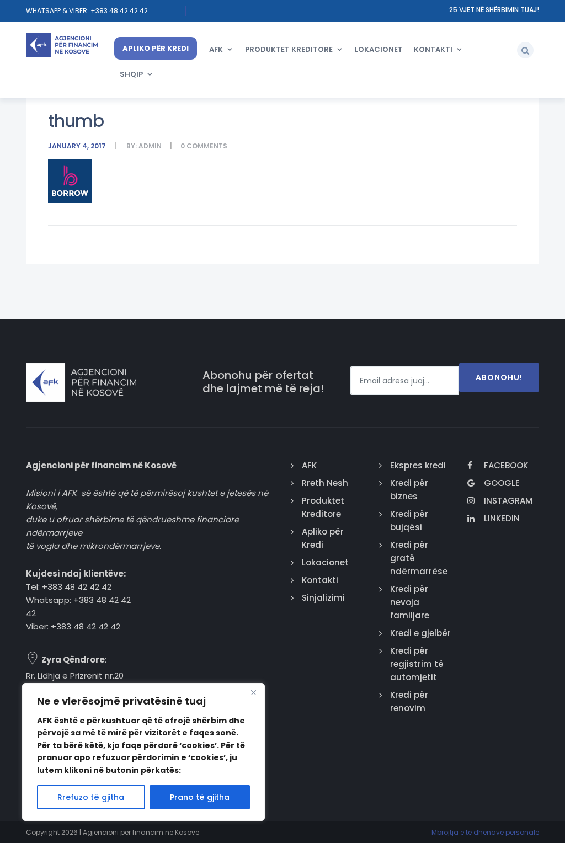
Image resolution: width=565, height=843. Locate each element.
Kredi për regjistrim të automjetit (417, 664)
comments (206, 146)
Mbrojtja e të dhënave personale (485, 832)
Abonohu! (499, 377)
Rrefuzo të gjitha (90, 797)
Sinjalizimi (323, 598)
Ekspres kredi (418, 465)
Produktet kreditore (289, 49)
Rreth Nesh (325, 483)
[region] (143, 752)
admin (150, 146)
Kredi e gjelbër (420, 633)
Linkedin (502, 518)
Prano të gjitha (200, 797)
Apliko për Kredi (155, 48)
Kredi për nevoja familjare (409, 602)
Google (502, 483)
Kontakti (433, 49)
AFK (216, 49)
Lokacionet (379, 49)
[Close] (253, 692)
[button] (525, 50)
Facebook (506, 465)
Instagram (508, 500)
